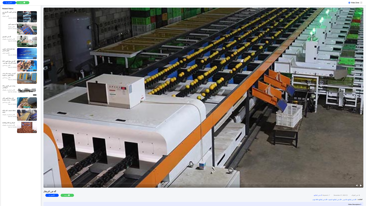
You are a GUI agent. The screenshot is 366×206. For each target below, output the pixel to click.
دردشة (21, 2)
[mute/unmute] (357, 185)
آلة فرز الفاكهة (318, 195)
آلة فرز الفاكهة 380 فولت (319, 199)
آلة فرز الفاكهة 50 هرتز (349, 199)
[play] (203, 97)
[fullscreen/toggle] (46, 185)
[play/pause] (361, 185)
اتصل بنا (8, 2)
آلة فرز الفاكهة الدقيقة (334, 199)
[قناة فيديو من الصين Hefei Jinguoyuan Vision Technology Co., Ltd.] (353, 2)
